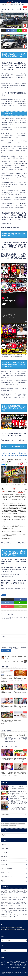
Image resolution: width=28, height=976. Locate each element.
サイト (2, 641)
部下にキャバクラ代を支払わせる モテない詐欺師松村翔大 (17, 787)
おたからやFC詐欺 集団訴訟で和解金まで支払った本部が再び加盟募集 (17, 808)
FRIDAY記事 (5, 844)
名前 (2, 631)
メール (3, 636)
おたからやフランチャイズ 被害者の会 (15, 735)
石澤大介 (4, 864)
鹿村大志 (4, 881)
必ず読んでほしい (4, 825)
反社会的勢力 (5, 856)
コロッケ (4, 852)
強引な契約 (4, 860)
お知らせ (3, 594)
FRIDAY (2, 823)
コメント (3, 620)
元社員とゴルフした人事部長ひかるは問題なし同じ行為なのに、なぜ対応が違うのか (17, 798)
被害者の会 (5, 872)
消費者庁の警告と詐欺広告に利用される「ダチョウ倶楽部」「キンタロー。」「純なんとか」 (17, 793)
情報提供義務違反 (12, 825)
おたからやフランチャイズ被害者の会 (12, 823)
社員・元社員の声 (6, 868)
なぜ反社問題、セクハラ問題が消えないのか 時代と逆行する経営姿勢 (17, 803)
